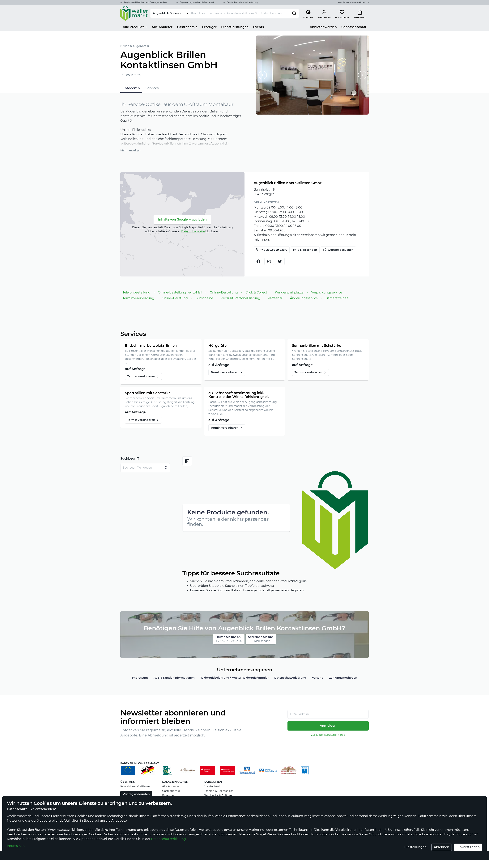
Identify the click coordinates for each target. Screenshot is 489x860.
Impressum (16, 846)
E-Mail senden (307, 249)
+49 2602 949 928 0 (273, 249)
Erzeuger (168, 795)
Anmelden (328, 725)
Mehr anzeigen (130, 150)
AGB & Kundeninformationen (174, 677)
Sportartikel (212, 786)
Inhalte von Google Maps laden (182, 219)
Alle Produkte (134, 27)
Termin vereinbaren (141, 376)
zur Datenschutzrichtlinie (328, 734)
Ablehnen (441, 847)
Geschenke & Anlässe (218, 795)
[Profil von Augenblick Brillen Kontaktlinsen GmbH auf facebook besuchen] (258, 261)
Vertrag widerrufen (136, 794)
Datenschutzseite (193, 231)
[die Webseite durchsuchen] (294, 13)
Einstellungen (415, 847)
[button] (262, 75)
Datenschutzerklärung (168, 839)
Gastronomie (171, 791)
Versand (317, 677)
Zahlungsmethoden (343, 677)
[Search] (166, 467)
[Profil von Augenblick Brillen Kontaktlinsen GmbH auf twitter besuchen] (280, 261)
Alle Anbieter (170, 786)
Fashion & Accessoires (218, 791)
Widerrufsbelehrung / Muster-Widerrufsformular (234, 677)
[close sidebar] (187, 461)
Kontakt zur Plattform (135, 786)
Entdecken (131, 88)
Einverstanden (468, 847)
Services (152, 88)
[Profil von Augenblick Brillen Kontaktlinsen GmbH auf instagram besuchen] (269, 261)
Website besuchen (340, 249)
